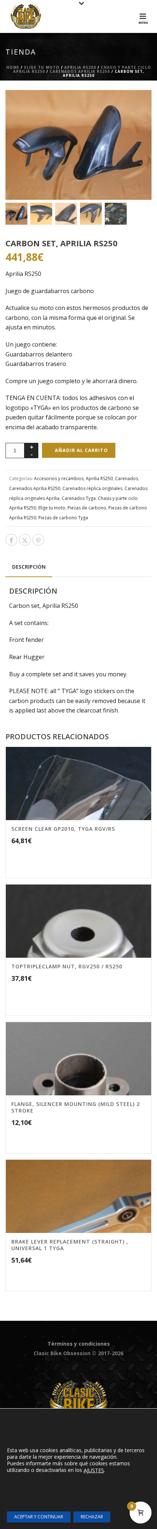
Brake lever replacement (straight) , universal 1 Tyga (69, 1245)
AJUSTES (94, 1470)
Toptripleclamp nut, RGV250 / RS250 (66, 966)
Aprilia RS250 (80, 67)
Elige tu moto (42, 67)
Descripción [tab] (29, 566)
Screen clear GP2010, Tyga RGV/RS (63, 828)
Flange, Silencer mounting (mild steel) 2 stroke (75, 1107)
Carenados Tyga (79, 498)
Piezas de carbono (87, 508)
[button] (136, 105)
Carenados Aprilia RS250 (80, 71)
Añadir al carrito (81, 450)
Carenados (126, 478)
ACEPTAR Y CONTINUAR (38, 1517)
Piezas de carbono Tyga (63, 518)
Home (12, 67)
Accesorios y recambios (59, 478)
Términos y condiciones (78, 1343)
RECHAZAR (92, 1517)
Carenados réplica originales (92, 488)
